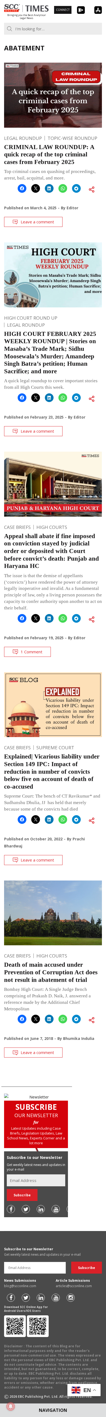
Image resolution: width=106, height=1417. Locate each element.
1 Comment (31, 651)
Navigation (53, 1410)
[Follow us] (11, 1209)
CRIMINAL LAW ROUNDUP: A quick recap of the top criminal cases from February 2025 (49, 154)
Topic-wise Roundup (72, 138)
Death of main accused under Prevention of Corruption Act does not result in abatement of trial (51, 972)
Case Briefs (17, 527)
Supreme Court (55, 747)
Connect (63, 10)
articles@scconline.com (74, 1286)
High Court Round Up (30, 318)
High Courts (51, 527)
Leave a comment (37, 221)
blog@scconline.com (20, 1286)
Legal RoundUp (23, 138)
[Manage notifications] (10, 1406)
